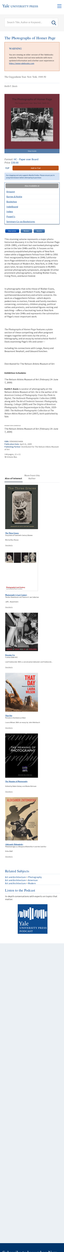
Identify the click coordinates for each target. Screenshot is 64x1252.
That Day (8, 715)
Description (12, 231)
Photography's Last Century (16, 595)
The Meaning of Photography (16, 781)
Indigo (9, 211)
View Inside (32, 151)
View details (9, 545)
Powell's (10, 216)
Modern (32, 883)
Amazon (10, 191)
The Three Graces (12, 533)
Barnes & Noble (14, 196)
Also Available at (32, 185)
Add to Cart (36, 168)
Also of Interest (13, 478)
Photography (35, 877)
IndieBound (12, 206)
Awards (39, 231)
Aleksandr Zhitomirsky (14, 844)
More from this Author (32, 477)
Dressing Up (10, 655)
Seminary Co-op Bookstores (20, 221)
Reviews (26, 231)
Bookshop (11, 201)
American (33, 880)
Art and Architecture (15, 877)
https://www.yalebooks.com (21, 63)
